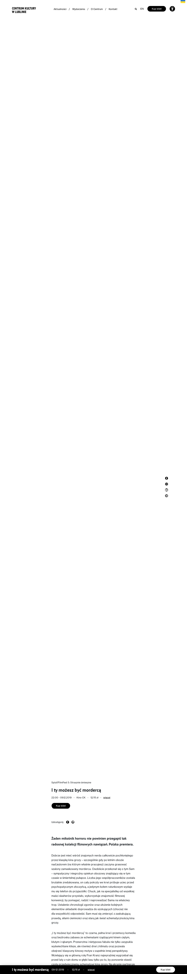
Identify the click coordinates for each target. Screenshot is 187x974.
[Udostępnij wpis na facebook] (67, 822)
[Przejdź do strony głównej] (24, 9)
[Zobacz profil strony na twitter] (166, 495)
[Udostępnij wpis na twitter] (72, 822)
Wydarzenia (78, 9)
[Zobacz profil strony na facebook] (166, 478)
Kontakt (113, 9)
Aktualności (60, 9)
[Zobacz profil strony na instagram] (166, 484)
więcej (106, 797)
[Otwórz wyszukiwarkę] (136, 9)
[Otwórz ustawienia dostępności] (172, 9)
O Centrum (97, 9)
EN (142, 8)
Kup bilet (157, 8)
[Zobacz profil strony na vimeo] (166, 489)
